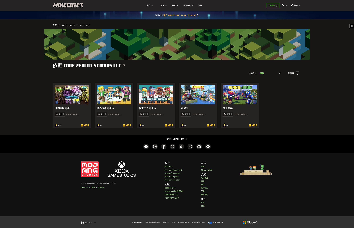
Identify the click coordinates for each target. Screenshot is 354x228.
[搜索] (285, 5)
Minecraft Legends (172, 176)
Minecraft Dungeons (172, 173)
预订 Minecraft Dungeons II (179, 15)
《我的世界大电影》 (172, 198)
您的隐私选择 (218, 222)
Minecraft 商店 (206, 170)
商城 (55, 25)
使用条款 (166, 222)
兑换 (203, 206)
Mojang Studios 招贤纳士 (174, 191)
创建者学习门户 (170, 188)
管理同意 (101, 187)
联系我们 (204, 194)
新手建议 (204, 178)
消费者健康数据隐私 (152, 222)
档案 (203, 202)
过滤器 (291, 73)
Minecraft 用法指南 (88, 187)
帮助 (203, 181)
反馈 (203, 184)
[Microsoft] (250, 222)
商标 (173, 222)
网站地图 (204, 188)
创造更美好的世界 (171, 194)
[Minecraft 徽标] (68, 5)
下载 (203, 191)
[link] (146, 146)
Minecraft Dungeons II (173, 170)
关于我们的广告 (183, 222)
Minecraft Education (172, 180)
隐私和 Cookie (137, 222)
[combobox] (270, 73)
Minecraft (168, 166)
